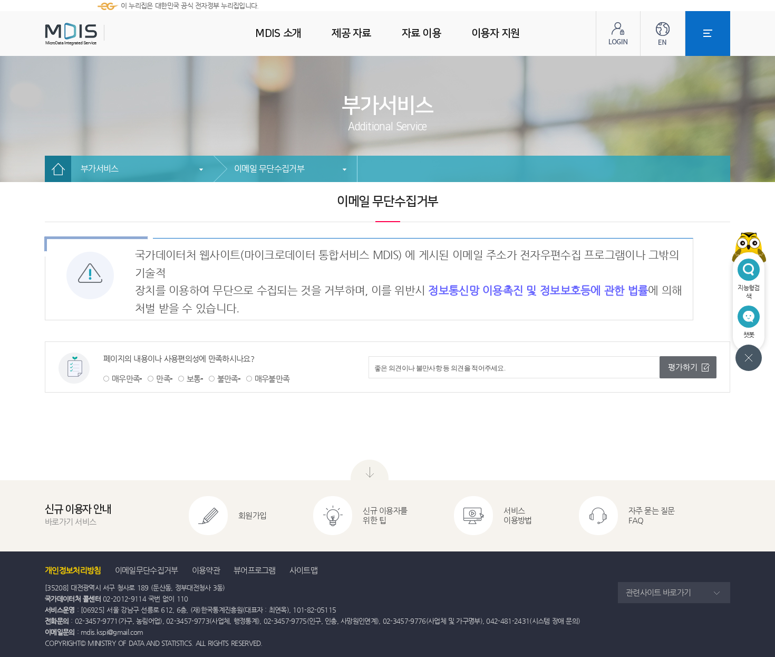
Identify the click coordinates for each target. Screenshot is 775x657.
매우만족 (126, 378)
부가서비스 (100, 169)
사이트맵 (303, 570)
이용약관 (206, 570)
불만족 (227, 378)
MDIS (97, 34)
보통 (194, 378)
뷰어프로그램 (255, 570)
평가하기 (683, 367)
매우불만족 (272, 378)
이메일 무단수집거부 (269, 169)
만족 (163, 378)
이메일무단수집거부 (146, 570)
